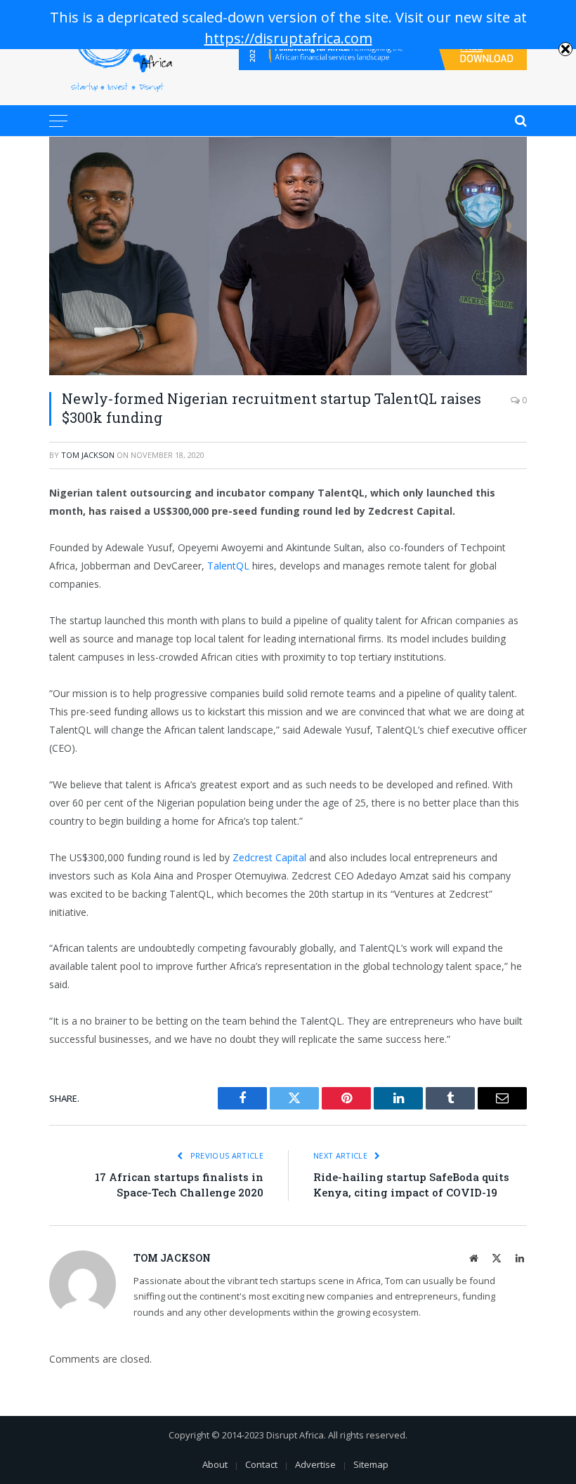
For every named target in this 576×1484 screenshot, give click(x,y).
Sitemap (370, 1464)
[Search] (519, 120)
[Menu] (58, 120)
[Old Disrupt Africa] (117, 52)
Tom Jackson (87, 455)
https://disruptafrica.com (288, 38)
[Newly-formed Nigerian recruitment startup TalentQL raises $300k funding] (288, 256)
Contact (261, 1464)
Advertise (315, 1464)
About (215, 1464)
